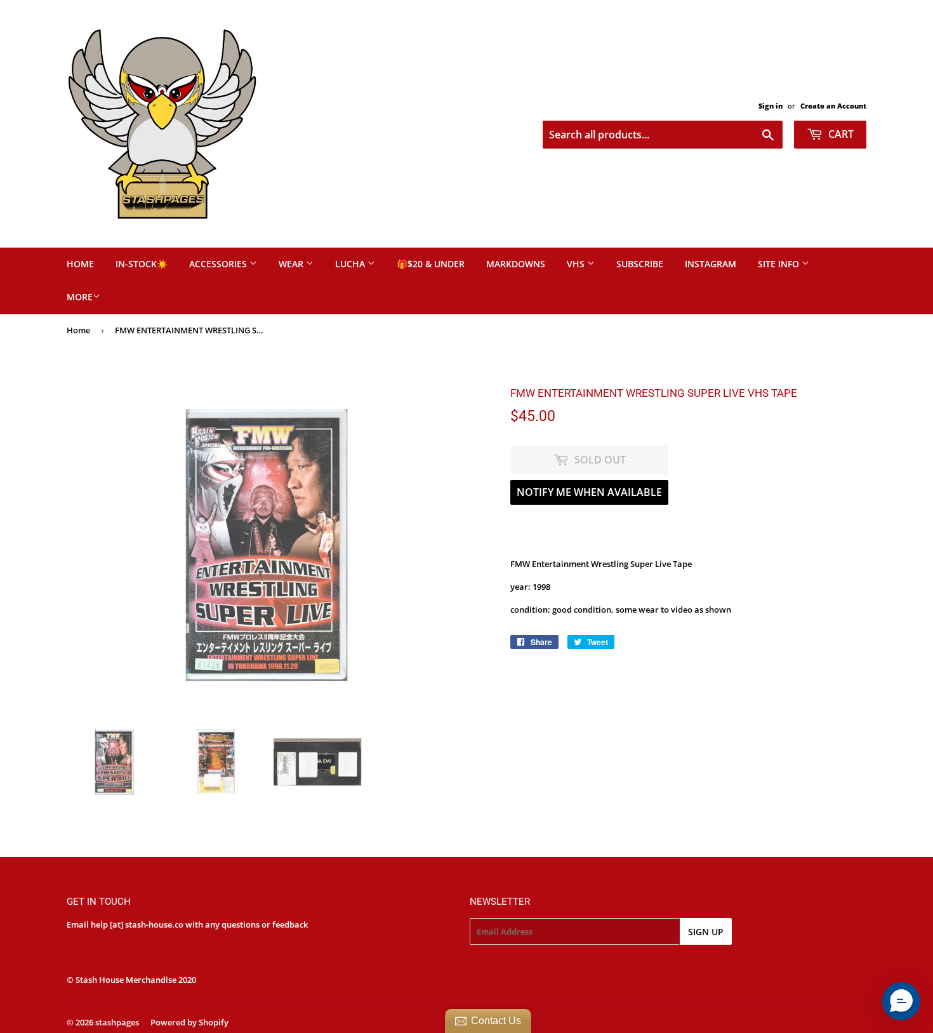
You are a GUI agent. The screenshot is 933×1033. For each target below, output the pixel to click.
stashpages (117, 1022)
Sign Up (706, 932)
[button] (901, 1001)
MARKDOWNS (515, 264)
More (80, 297)
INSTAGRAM (710, 264)
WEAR (292, 264)
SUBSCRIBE (639, 264)
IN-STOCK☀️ (142, 264)
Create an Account (833, 105)
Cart (840, 134)
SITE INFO (780, 264)
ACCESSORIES (219, 264)
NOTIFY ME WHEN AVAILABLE (589, 492)
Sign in (770, 105)
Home (78, 330)
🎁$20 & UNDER (431, 264)
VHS (577, 264)
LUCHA (351, 264)
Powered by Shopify (189, 1022)
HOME (80, 264)
